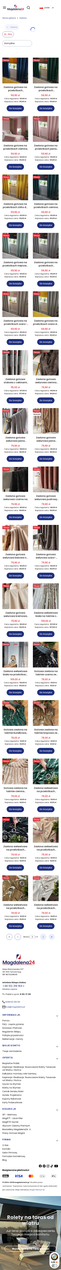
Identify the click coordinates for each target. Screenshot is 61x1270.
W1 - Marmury (9, 1114)
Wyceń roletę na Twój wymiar (30, 1248)
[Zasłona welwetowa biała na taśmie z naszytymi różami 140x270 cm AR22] (46, 596)
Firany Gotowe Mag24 (13, 1133)
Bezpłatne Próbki (10, 1063)
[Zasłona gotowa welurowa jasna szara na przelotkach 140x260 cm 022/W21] (15, 421)
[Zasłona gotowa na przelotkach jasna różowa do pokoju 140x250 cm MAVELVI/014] (46, 129)
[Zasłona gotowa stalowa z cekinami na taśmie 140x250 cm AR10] (15, 363)
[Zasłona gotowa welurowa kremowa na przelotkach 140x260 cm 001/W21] (15, 596)
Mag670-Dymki (10, 1122)
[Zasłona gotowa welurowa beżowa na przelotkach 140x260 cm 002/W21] (15, 538)
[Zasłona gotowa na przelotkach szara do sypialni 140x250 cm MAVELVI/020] (46, 304)
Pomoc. (6, 1020)
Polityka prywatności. (13, 1035)
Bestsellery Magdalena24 (15, 1129)
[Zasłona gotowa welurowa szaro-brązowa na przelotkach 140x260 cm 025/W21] (46, 538)
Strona (26, 937)
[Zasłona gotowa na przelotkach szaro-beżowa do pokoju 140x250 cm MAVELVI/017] (15, 304)
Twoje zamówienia (11, 1051)
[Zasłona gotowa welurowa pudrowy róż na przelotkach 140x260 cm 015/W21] (46, 480)
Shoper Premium (35, 1190)
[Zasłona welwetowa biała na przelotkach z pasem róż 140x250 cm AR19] (15, 655)
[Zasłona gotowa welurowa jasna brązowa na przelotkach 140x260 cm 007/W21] (46, 421)
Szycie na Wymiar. (11, 1084)
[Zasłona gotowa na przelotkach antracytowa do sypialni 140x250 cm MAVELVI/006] (46, 246)
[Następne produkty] (43, 937)
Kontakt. (6, 1148)
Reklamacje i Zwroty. (12, 1039)
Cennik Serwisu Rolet (13, 1091)
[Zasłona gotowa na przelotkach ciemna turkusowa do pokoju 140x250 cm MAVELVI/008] (46, 187)
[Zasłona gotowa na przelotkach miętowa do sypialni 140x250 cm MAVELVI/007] (15, 246)
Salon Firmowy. (10, 1152)
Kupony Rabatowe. (11, 1098)
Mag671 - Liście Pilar (12, 1118)
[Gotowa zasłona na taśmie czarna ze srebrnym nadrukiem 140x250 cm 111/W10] (46, 655)
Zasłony (23, 18)
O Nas (5, 1145)
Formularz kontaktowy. (14, 1156)
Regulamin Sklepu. (11, 1031)
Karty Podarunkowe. (12, 1102)
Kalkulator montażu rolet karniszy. (19, 1073)
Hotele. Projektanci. (12, 1095)
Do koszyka (15, 108)
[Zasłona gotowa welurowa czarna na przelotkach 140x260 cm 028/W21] (15, 480)
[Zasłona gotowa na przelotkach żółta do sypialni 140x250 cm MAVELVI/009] (15, 187)
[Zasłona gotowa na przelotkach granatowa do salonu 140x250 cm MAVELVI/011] (15, 71)
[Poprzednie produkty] (18, 937)
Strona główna (9, 18)
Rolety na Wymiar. (11, 1087)
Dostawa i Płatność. (12, 1027)
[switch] (54, 1265)
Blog (4, 1160)
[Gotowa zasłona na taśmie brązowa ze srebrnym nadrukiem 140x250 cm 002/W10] (46, 713)
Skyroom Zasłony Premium (16, 1125)
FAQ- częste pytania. (13, 1024)
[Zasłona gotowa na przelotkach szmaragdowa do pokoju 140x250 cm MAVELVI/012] (46, 71)
